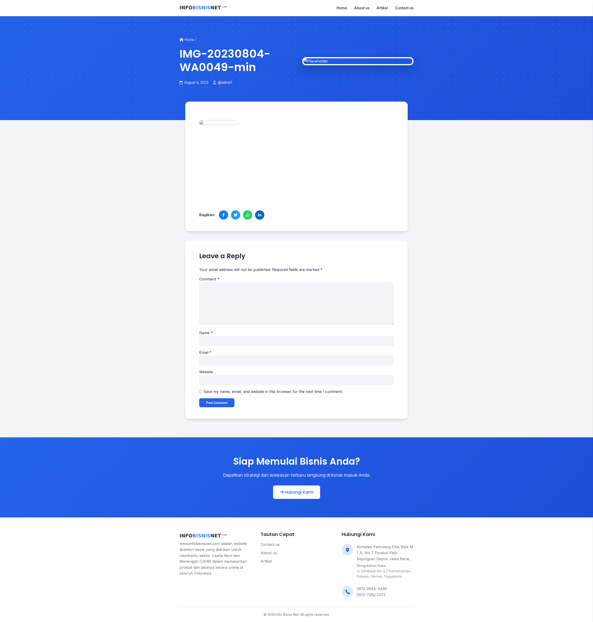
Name (206, 332)
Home (342, 8)
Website (206, 372)
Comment (209, 279)
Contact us (404, 8)
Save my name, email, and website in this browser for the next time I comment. (273, 391)
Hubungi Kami (298, 492)
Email (205, 352)
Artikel (382, 8)
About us (361, 8)
